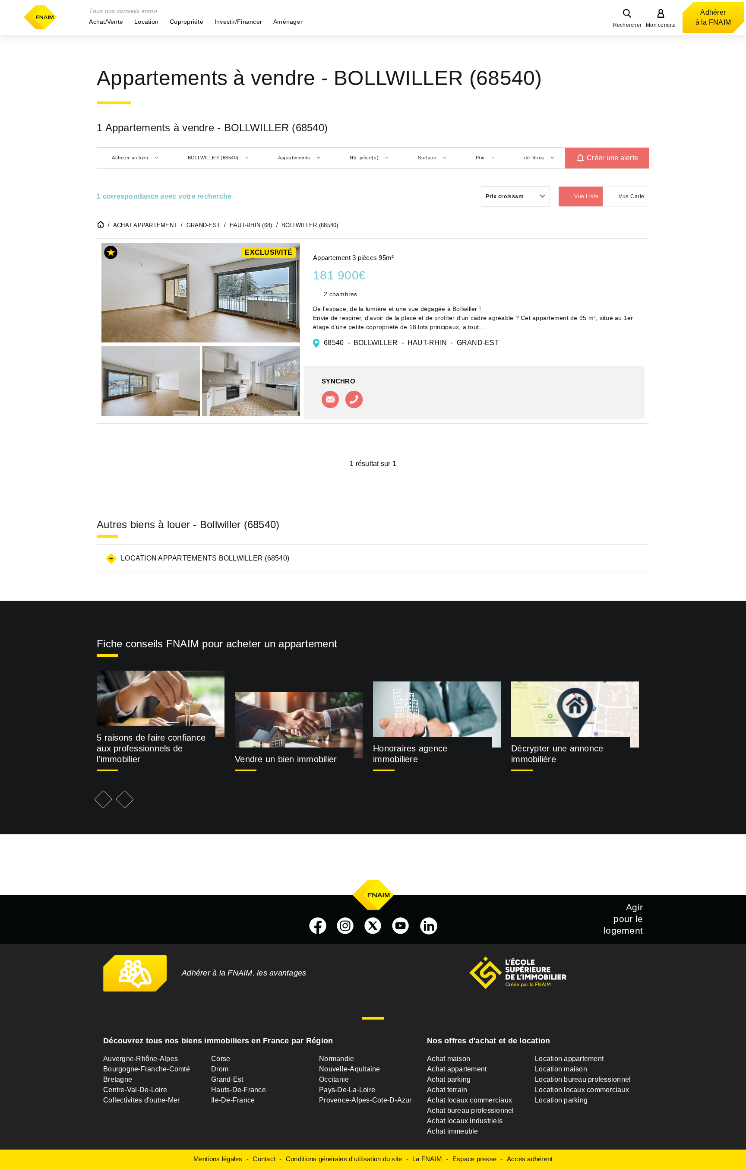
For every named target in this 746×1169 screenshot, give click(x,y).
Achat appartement (457, 1069)
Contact (264, 1159)
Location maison (561, 1069)
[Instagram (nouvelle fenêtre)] (345, 926)
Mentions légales (218, 1159)
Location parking (561, 1100)
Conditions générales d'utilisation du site (344, 1159)
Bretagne (117, 1079)
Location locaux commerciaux (582, 1089)
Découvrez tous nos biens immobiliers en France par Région (218, 1040)
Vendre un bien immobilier (286, 759)
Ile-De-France (233, 1100)
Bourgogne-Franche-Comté (146, 1069)
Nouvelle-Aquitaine (349, 1069)
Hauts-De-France (238, 1089)
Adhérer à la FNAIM (713, 17)
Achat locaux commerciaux (469, 1100)
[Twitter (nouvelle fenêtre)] (373, 926)
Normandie (336, 1058)
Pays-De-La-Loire (347, 1089)
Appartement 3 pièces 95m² (353, 257)
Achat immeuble (452, 1131)
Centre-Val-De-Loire (135, 1089)
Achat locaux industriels (465, 1121)
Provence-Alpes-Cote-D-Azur (365, 1100)
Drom (219, 1069)
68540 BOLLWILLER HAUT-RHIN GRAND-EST (411, 342)
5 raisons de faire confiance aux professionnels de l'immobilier (151, 748)
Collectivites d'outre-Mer (141, 1100)
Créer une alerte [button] (612, 158)
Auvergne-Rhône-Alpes (140, 1058)
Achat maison (448, 1058)
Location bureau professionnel (583, 1079)
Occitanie (334, 1079)
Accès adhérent (530, 1159)
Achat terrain (447, 1089)
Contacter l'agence (330, 399)
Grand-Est (227, 1079)
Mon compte (661, 25)
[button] (106, 21)
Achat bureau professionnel (470, 1110)
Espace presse (474, 1159)
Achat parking (449, 1079)
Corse (220, 1058)
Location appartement (569, 1058)
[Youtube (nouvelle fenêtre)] (401, 926)
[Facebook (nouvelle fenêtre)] (318, 926)
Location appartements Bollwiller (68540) (205, 558)
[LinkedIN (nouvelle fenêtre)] (429, 926)
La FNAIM (427, 1159)
